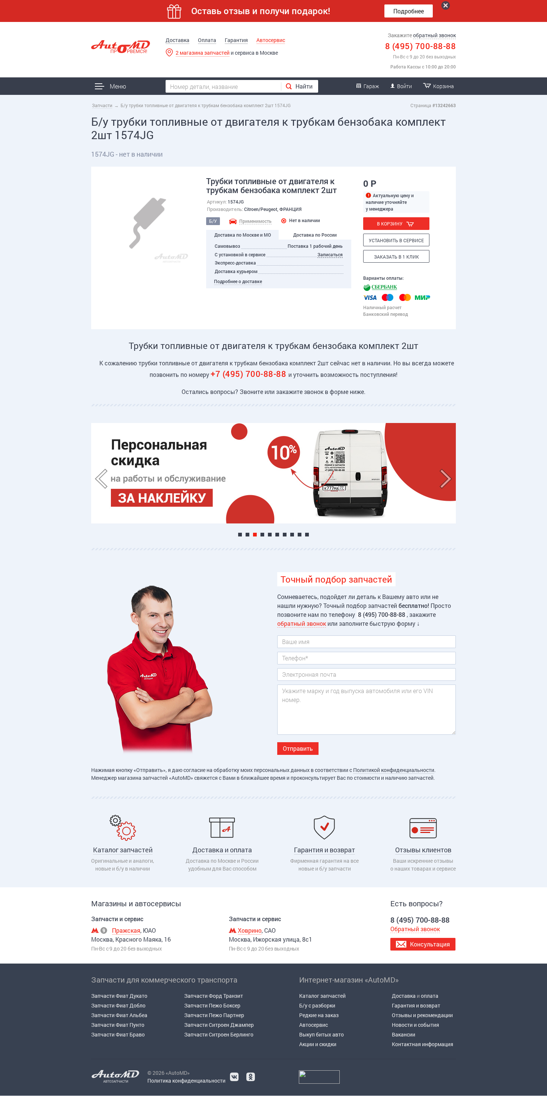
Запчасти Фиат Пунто (117, 1024)
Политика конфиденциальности (186, 1080)
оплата (429, 995)
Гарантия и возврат (416, 1005)
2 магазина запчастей (203, 52)
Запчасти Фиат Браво (118, 1034)
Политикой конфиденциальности (393, 769)
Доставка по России (315, 235)
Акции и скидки (317, 1044)
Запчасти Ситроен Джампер (219, 1024)
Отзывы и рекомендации (422, 1015)
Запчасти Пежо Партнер (214, 1015)
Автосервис (270, 40)
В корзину (390, 224)
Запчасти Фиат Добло (118, 1005)
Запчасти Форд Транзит (213, 995)
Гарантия (236, 40)
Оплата (207, 40)
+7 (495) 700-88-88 (249, 373)
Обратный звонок (415, 929)
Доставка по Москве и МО (242, 235)
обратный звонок (434, 35)
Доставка (177, 40)
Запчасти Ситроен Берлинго (218, 1034)
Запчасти (102, 105)
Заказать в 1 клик (396, 257)
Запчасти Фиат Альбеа (119, 1015)
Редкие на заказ (319, 1015)
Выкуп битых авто (321, 1034)
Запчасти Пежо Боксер (212, 1005)
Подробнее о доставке (238, 281)
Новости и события (415, 1024)
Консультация (430, 944)
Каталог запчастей (322, 995)
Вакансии (403, 1034)
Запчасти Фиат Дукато (119, 995)
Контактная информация (422, 1044)
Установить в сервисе (396, 240)
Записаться (330, 254)
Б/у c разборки (317, 1005)
